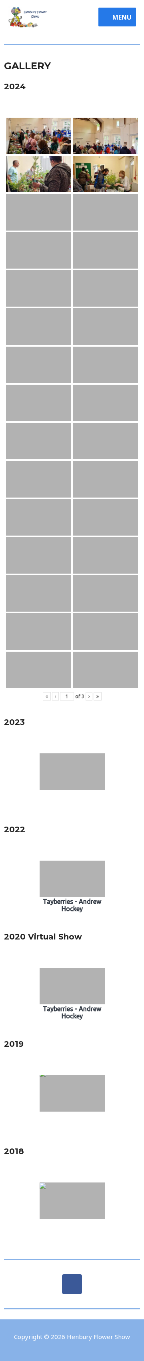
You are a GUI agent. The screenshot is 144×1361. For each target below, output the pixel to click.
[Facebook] (72, 1284)
